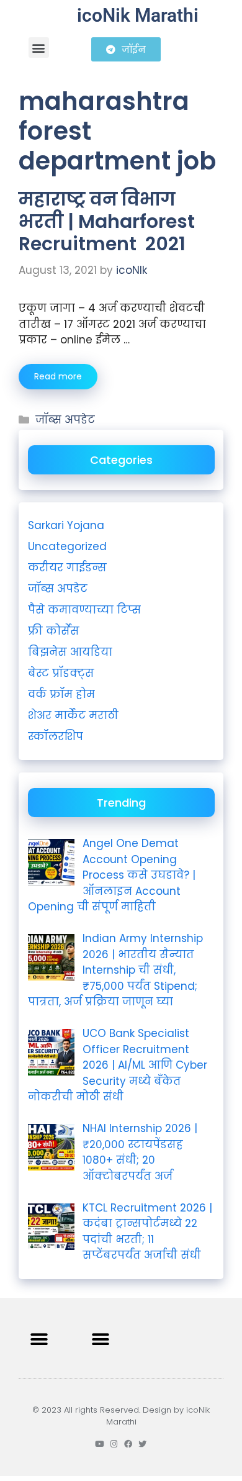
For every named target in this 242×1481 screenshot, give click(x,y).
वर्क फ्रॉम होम (61, 694)
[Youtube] (100, 1444)
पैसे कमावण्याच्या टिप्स (84, 609)
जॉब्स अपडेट (65, 419)
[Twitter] (142, 1444)
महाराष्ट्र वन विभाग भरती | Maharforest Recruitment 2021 (107, 221)
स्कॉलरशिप (55, 736)
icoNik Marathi (138, 15)
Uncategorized (67, 546)
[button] (39, 47)
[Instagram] (114, 1444)
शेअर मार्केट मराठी (73, 715)
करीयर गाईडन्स (67, 567)
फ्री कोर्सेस (53, 630)
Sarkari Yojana (66, 525)
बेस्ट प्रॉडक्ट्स (61, 673)
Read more (58, 376)
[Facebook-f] (128, 1444)
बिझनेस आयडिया (70, 652)
